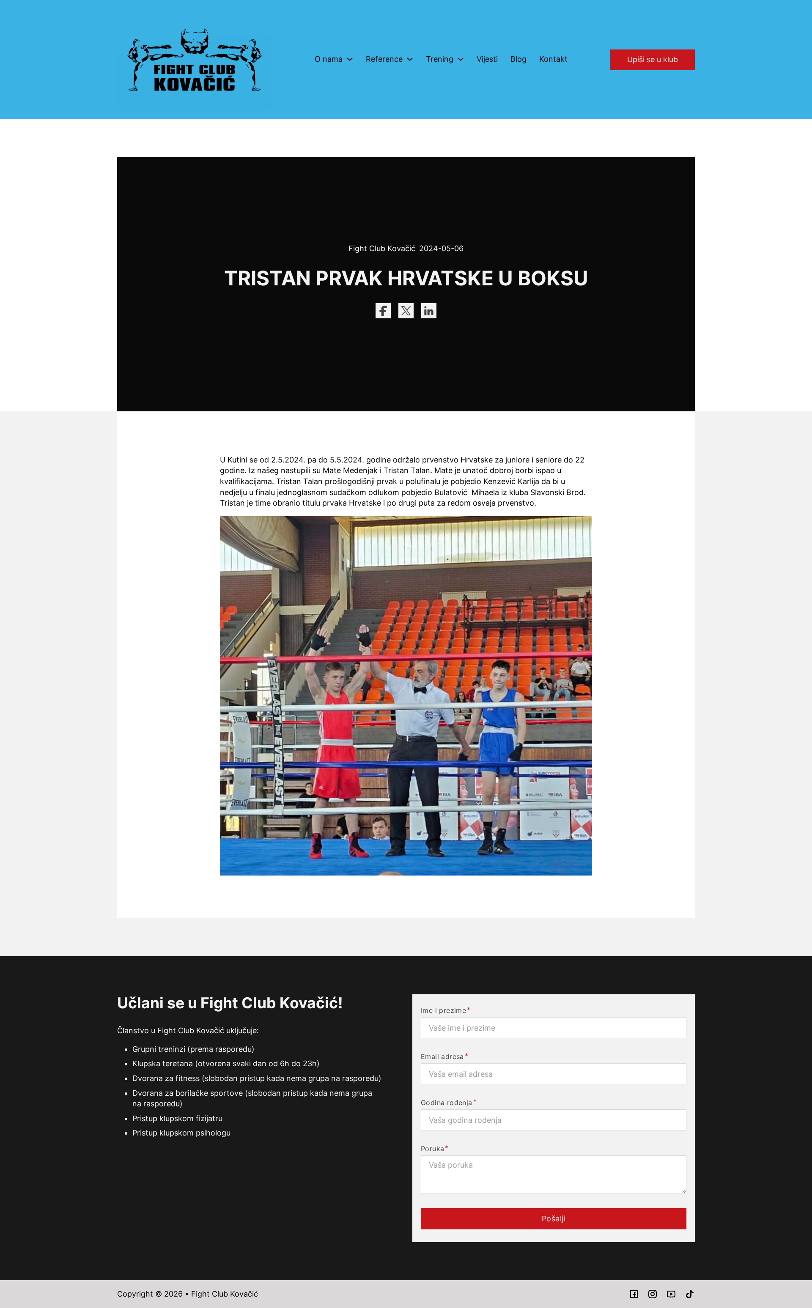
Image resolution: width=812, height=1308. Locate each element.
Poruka (432, 1148)
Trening (439, 59)
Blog (518, 59)
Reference (384, 59)
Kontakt (553, 59)
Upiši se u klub (652, 59)
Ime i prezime (443, 1010)
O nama (329, 59)
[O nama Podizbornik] (349, 59)
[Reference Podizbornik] (409, 59)
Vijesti (487, 59)
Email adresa (442, 1056)
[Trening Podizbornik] (460, 59)
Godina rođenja (446, 1102)
